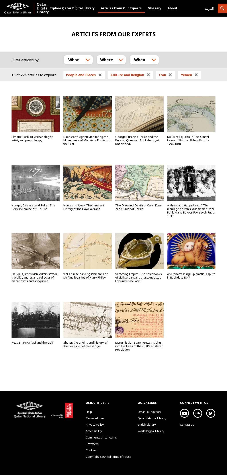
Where (106, 59)
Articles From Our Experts (121, 8)
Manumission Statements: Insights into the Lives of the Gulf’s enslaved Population (139, 346)
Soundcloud (197, 413)
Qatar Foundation (149, 412)
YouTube (184, 413)
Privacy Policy (95, 425)
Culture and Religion (130, 75)
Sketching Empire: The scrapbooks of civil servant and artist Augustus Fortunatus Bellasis (138, 277)
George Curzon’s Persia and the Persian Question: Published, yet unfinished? (137, 140)
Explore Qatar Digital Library (72, 8)
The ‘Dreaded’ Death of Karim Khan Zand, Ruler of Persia (138, 207)
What (73, 59)
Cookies (91, 450)
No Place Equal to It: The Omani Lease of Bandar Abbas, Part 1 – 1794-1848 (188, 140)
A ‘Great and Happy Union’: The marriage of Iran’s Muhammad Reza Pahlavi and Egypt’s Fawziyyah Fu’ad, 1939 (191, 211)
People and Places (84, 75)
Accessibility (94, 431)
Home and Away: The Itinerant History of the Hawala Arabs (83, 207)
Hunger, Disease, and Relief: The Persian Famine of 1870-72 (33, 207)
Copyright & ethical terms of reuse (108, 457)
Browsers (92, 444)
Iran (165, 75)
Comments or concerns (101, 437)
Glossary (154, 8)
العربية (209, 8)
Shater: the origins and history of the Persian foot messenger (85, 344)
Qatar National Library (30, 410)
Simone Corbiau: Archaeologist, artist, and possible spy (32, 138)
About (172, 8)
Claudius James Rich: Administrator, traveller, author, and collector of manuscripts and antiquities (34, 277)
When (139, 59)
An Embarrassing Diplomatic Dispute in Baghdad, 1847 (191, 275)
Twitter (210, 413)
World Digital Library (151, 431)
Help (89, 412)
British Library (61, 410)
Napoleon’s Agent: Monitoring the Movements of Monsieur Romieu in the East (86, 140)
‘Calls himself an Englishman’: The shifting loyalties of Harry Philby (85, 275)
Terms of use (95, 418)
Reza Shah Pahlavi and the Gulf (32, 342)
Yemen (189, 75)
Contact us (187, 425)
